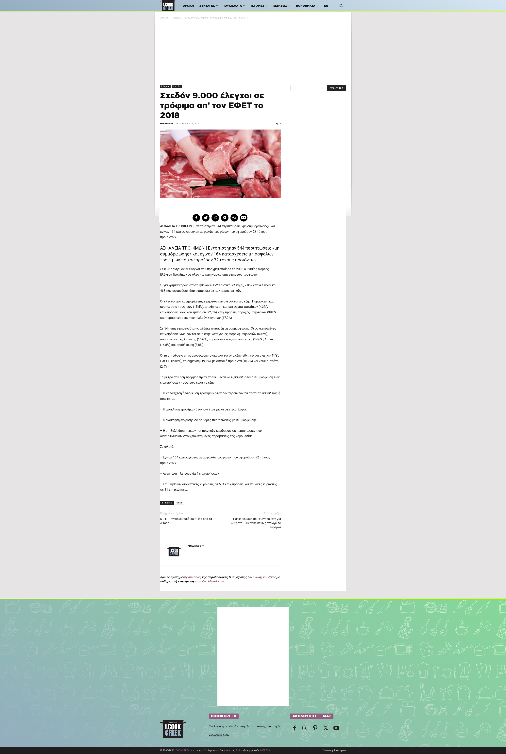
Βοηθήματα (305, 6)
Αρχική (188, 6)
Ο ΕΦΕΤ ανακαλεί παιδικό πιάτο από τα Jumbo (186, 521)
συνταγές (194, 577)
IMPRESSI (265, 750)
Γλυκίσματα (233, 6)
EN (326, 6)
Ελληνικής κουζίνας (261, 577)
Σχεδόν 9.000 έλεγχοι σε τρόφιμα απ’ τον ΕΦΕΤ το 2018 (212, 106)
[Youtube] (336, 729)
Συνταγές (207, 6)
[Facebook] (294, 729)
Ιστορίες (257, 6)
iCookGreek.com (212, 581)
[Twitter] (326, 729)
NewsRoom (166, 123)
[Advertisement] (253, 49)
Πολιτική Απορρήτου (334, 750)
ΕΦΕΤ (179, 502)
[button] (341, 6)
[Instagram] (305, 729)
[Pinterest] (315, 729)
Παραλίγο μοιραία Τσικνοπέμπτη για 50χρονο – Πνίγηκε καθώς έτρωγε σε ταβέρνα (256, 523)
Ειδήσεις (280, 6)
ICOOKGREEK (182, 750)
